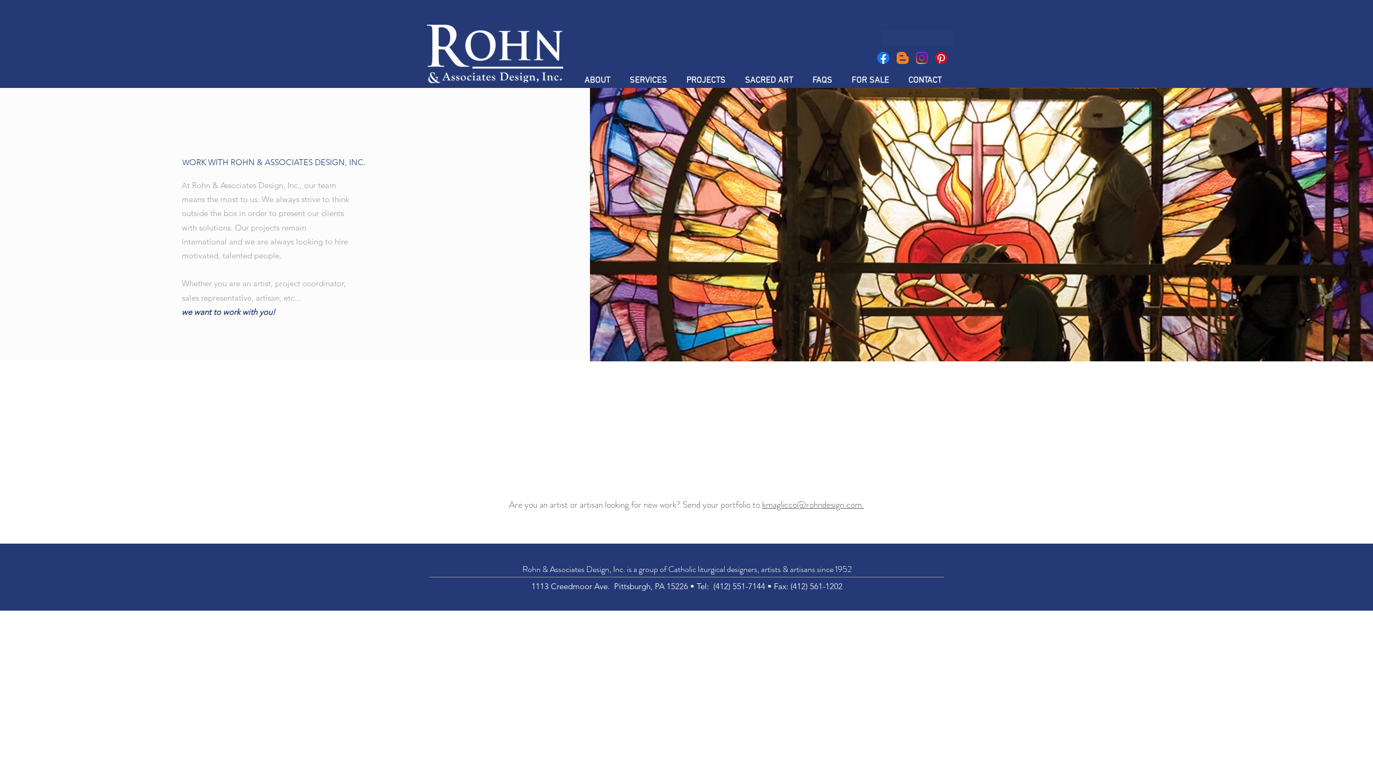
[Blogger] (903, 58)
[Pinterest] (941, 58)
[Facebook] (883, 58)
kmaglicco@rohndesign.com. (813, 504)
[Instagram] (922, 58)
